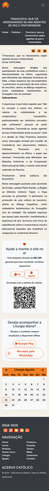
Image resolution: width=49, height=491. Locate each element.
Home (5, 32)
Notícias (16, 32)
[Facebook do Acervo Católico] (22, 430)
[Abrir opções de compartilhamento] (39, 51)
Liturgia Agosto (24, 369)
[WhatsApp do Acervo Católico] (27, 430)
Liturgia (6, 455)
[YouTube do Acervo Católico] (16, 430)
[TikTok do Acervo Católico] (11, 430)
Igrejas (5, 458)
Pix (19, 274)
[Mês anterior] (6, 369)
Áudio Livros (8, 452)
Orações (31, 445)
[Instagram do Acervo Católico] (5, 430)
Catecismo (32, 455)
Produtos (31, 442)
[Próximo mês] (42, 369)
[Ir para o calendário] (45, 51)
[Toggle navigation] (43, 5)
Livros (5, 445)
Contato (31, 458)
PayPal (31, 276)
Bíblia (29, 452)
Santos (30, 448)
